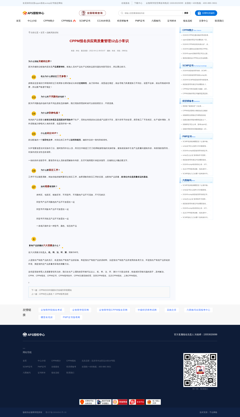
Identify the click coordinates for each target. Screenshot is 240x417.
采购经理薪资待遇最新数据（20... (195, 129)
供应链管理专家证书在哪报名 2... (195, 84)
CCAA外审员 (103, 21)
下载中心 (138, 3)
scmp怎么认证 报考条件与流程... (195, 155)
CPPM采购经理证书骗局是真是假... (196, 94)
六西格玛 (156, 21)
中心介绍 (32, 21)
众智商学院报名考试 (51, 310)
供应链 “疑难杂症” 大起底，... (193, 106)
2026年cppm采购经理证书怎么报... (196, 53)
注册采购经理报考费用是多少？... (195, 120)
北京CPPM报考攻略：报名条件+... (195, 169)
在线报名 (125, 3)
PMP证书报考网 (71, 317)
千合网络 (213, 412)
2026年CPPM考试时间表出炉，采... (196, 44)
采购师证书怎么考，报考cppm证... (195, 124)
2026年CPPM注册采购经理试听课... (196, 35)
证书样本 (171, 21)
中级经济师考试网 (147, 310)
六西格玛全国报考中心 (198, 310)
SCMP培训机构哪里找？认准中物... (196, 141)
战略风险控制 (52, 32)
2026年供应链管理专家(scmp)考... (195, 75)
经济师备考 (122, 21)
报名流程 (187, 21)
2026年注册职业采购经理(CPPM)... (196, 49)
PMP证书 (140, 21)
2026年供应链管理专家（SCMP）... (196, 71)
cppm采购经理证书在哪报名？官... (195, 40)
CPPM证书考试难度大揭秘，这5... (195, 89)
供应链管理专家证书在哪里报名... (195, 160)
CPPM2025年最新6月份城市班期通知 (55, 290)
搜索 (186, 13)
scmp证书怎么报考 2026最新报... (195, 146)
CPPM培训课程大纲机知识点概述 (195, 111)
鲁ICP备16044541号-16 (56, 412)
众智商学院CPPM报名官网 (113, 310)
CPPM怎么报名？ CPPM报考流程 (53, 294)
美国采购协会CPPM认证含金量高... (196, 58)
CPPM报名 (66, 21)
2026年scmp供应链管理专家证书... (195, 151)
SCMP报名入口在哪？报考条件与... (196, 174)
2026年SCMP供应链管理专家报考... (196, 80)
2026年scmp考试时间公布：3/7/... (195, 164)
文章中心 (203, 21)
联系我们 (219, 21)
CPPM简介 (48, 21)
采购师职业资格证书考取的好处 (194, 115)
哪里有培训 (47, 317)
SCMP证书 (84, 21)
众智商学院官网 (80, 310)
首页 (18, 21)
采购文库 (171, 310)
